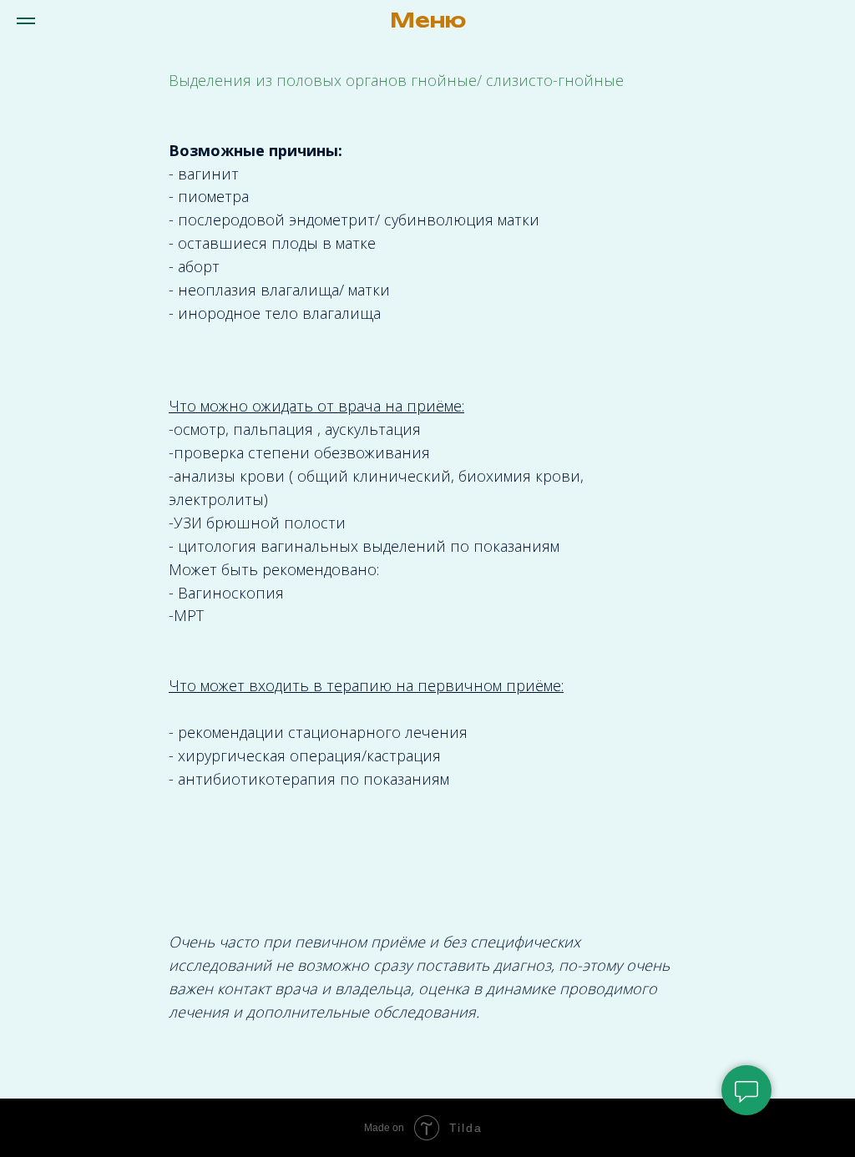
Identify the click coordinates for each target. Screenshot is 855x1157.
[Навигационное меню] (26, 21)
